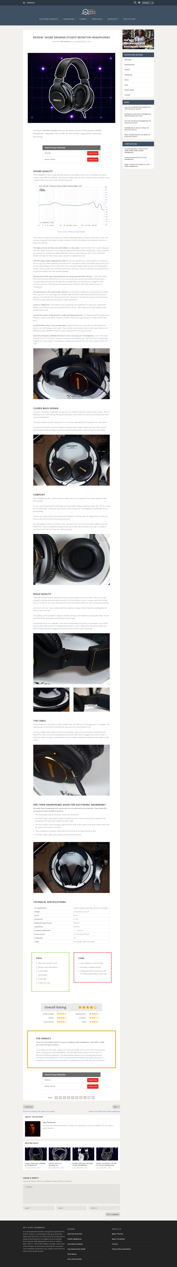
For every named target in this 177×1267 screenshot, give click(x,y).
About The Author (118, 1239)
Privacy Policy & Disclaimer (121, 1249)
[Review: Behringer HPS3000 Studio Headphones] (83, 1153)
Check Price (92, 153)
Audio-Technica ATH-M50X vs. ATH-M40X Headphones (137, 165)
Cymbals (83, 19)
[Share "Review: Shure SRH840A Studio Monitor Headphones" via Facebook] (56, 1098)
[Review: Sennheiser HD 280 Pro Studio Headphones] (107, 1153)
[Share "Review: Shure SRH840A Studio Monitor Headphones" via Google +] (64, 1098)
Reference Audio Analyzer (77, 232)
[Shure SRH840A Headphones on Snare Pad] (71, 399)
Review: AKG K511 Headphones (55, 1164)
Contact (115, 1244)
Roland (127, 70)
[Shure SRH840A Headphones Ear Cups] (71, 584)
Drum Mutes (113, 19)
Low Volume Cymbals (75, 1244)
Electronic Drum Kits (48, 19)
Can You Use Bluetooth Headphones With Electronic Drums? (137, 108)
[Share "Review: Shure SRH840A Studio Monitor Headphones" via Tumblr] (68, 1098)
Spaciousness (81, 1014)
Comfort (82, 1018)
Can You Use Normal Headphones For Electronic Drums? (138, 122)
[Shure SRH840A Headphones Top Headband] (51, 711)
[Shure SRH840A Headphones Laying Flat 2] (71, 485)
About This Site (117, 1234)
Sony (126, 85)
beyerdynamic (130, 65)
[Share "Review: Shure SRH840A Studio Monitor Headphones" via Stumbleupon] (85, 1098)
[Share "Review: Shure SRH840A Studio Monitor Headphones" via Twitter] (60, 1098)
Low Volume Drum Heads (76, 1249)
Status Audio (129, 90)
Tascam (127, 95)
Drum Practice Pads (74, 1259)
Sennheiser (128, 75)
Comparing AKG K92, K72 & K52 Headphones (136, 158)
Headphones (68, 19)
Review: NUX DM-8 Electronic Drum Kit (48, 3)
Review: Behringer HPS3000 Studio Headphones (83, 1164)
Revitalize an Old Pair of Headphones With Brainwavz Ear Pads (138, 115)
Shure (127, 80)
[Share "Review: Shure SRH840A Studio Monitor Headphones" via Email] (89, 1098)
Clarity (51, 1018)
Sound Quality (48, 1014)
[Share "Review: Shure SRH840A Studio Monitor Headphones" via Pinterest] (73, 1098)
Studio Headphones (75, 1239)
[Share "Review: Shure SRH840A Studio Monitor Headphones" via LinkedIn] (77, 1098)
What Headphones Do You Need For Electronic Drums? (137, 135)
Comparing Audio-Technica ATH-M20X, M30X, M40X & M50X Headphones (136, 150)
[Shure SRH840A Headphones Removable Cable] (71, 795)
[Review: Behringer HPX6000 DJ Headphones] (36, 1153)
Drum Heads (97, 19)
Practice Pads (129, 19)
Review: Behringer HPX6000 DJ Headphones (35, 1164)
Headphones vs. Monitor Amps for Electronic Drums (137, 129)
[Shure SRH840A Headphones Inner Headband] (92, 711)
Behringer (128, 60)
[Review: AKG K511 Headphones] (59, 1153)
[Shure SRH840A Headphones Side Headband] (71, 684)
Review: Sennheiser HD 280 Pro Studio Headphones (106, 1164)
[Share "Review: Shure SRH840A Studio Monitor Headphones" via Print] (93, 1098)
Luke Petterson (65, 41)
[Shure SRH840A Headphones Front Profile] (71, 892)
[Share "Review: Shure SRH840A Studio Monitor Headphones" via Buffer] (81, 1098)
